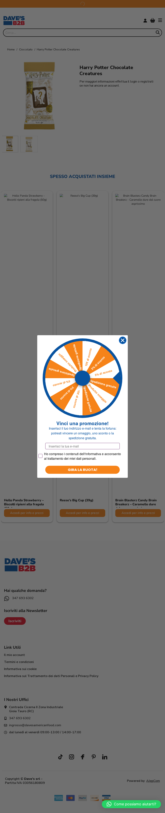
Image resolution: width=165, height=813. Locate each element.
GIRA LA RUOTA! (82, 469)
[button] (131, 804)
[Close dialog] (122, 340)
